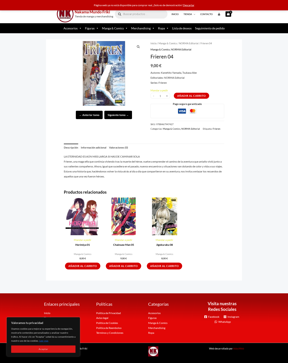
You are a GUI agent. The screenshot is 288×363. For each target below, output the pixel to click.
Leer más (43, 340)
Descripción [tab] (71, 147)
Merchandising (141, 28)
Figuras (90, 28)
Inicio (175, 14)
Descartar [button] (188, 5)
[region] (43, 336)
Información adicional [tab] (93, 147)
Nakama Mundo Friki (92, 12)
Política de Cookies (107, 322)
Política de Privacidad (108, 313)
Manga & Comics (113, 28)
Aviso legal (102, 317)
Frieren (216, 128)
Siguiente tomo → (118, 114)
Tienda (188, 14)
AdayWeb (238, 348)
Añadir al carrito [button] (82, 265)
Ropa (161, 28)
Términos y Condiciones (109, 332)
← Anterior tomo (89, 114)
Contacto (206, 14)
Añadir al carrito (191, 95)
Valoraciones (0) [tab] (118, 147)
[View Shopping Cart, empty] (227, 14)
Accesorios (71, 28)
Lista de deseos (182, 28)
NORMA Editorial (188, 43)
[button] (138, 47)
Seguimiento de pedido (210, 28)
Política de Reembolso (109, 327)
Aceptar (43, 349)
